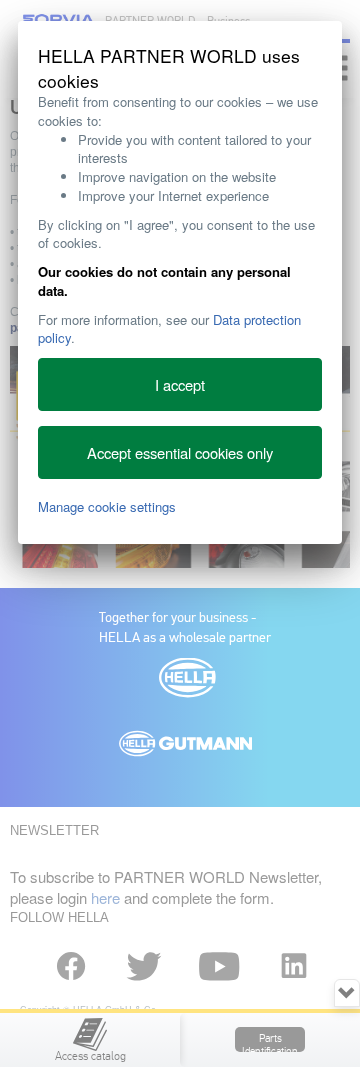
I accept (180, 384)
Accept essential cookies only (180, 452)
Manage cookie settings (107, 506)
